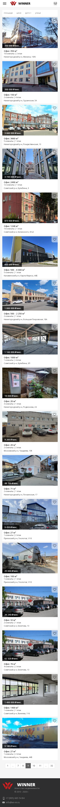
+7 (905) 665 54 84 (15, 798)
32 (51, 765)
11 (40, 765)
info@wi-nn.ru (13, 802)
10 (34, 765)
